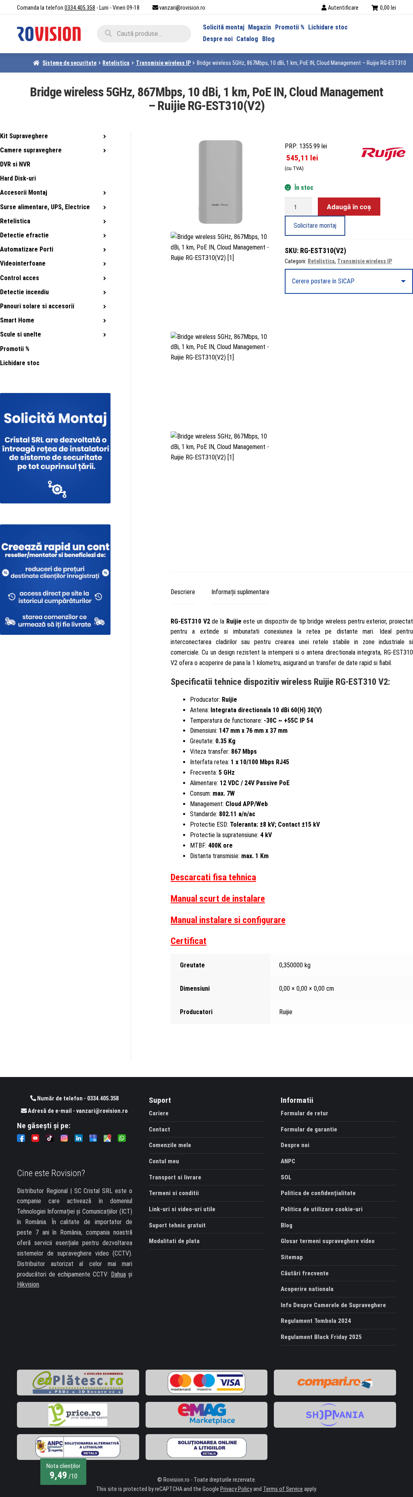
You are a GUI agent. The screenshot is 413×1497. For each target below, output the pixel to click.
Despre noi (218, 39)
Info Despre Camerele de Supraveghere (333, 1305)
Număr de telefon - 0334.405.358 (77, 1098)
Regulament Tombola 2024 (316, 1320)
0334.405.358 (80, 7)
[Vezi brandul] (387, 152)
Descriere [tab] (183, 592)
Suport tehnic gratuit (177, 1225)
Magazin (259, 27)
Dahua (118, 1274)
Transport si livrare (175, 1177)
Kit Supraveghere (24, 136)
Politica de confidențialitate (318, 1193)
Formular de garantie (309, 1129)
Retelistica (115, 63)
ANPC (288, 1161)
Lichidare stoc (328, 27)
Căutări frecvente (305, 1273)
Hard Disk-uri (18, 178)
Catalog (247, 39)
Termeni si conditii (174, 1193)
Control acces (19, 278)
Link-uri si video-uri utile (182, 1209)
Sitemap (292, 1257)
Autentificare (343, 7)
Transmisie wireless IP (163, 63)
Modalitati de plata (174, 1241)
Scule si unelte (20, 334)
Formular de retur (304, 1113)
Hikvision (28, 1284)
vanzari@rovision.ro (182, 7)
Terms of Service (283, 1489)
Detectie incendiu (24, 292)
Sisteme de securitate (69, 63)
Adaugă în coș (349, 206)
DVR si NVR (15, 164)
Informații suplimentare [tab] (240, 592)
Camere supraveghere (31, 150)
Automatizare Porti (26, 249)
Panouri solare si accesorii (37, 306)
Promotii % (290, 27)
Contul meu (164, 1161)
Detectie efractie (24, 235)
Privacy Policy (236, 1489)
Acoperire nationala (307, 1289)
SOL (286, 1177)
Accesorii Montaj (23, 192)
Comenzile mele (170, 1145)
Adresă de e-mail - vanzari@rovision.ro (77, 1111)
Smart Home (17, 320)
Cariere (159, 1113)
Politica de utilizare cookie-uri (322, 1209)
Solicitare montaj (315, 225)
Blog (268, 39)
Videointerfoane (23, 263)
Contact (159, 1129)
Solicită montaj (223, 27)
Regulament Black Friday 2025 (321, 1337)
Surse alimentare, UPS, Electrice (45, 207)
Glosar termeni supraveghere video (328, 1241)
